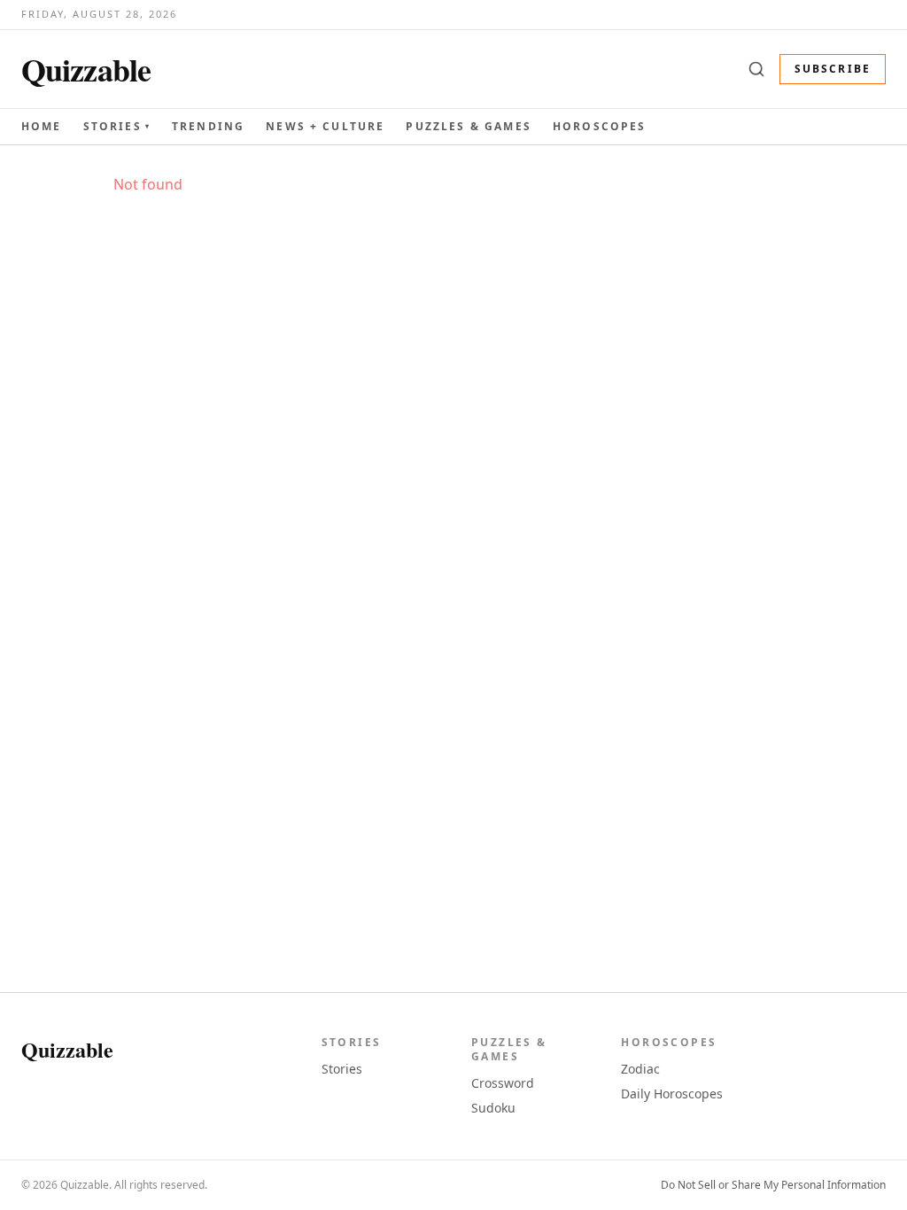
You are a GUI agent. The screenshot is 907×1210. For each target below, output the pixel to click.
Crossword (502, 1082)
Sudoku (493, 1107)
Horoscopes (600, 126)
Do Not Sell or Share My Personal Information (773, 1185)
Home (41, 126)
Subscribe (833, 68)
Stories (117, 127)
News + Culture (325, 127)
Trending (208, 126)
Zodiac (640, 1068)
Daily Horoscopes (672, 1093)
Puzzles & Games (468, 126)
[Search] (756, 69)
